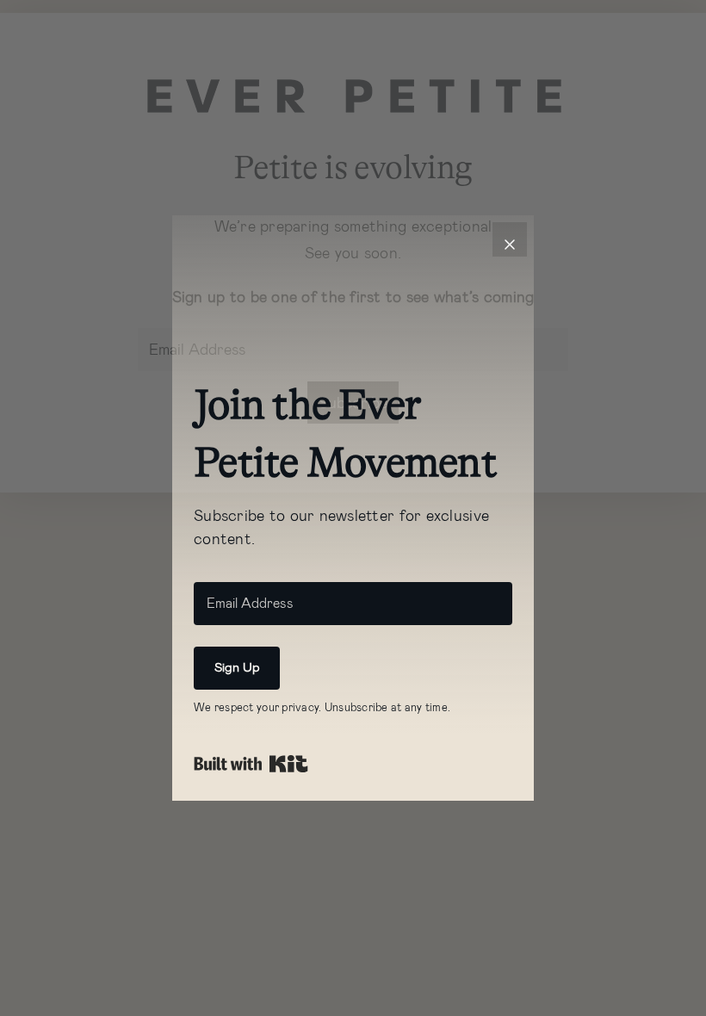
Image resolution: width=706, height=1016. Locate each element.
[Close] (509, 239)
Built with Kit (251, 763)
